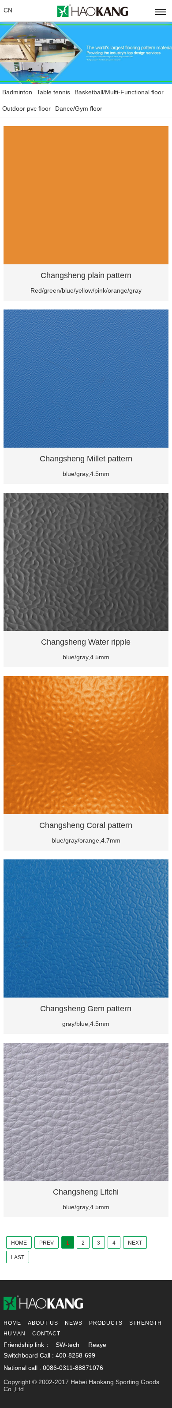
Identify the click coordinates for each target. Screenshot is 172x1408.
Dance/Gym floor (78, 108)
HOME (19, 1243)
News (73, 1323)
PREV (46, 1243)
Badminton (17, 92)
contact (46, 1334)
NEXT (135, 1243)
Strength (145, 1323)
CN (8, 10)
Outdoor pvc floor (26, 108)
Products (106, 1323)
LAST (17, 1257)
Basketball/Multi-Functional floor (119, 92)
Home (12, 1323)
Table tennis (53, 92)
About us (43, 1323)
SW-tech (67, 1344)
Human (15, 1334)
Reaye (97, 1344)
